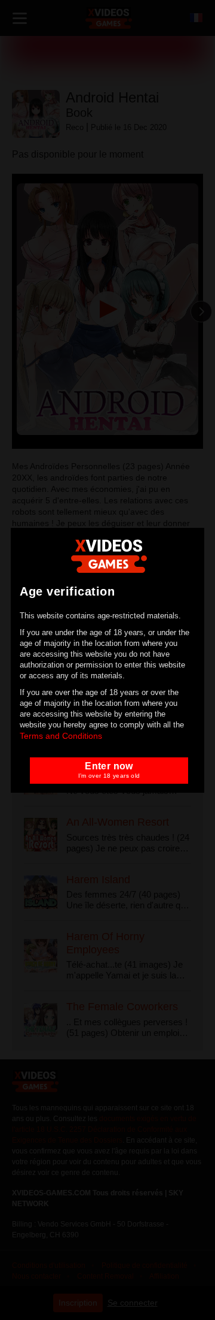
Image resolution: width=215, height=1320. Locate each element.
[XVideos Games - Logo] (109, 555)
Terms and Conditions (61, 736)
